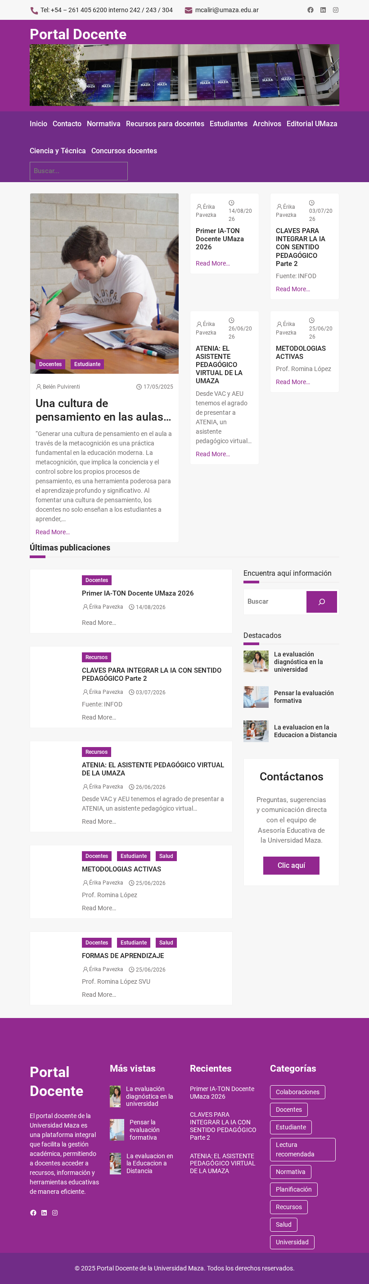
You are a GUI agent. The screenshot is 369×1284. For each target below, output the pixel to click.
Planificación (294, 1189)
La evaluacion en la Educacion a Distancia (305, 731)
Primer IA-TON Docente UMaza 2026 (220, 239)
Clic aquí (291, 865)
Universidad (292, 1242)
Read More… (53, 532)
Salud (166, 856)
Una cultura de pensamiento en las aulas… (103, 410)
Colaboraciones (298, 1092)
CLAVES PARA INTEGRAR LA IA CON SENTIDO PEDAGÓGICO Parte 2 (300, 247)
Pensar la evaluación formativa (304, 696)
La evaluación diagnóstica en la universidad (298, 662)
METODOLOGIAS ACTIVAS (301, 352)
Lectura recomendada (295, 1149)
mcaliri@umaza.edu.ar (227, 10)
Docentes (50, 364)
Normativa (291, 1171)
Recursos (97, 657)
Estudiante (87, 364)
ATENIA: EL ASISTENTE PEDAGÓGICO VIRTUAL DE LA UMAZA (219, 364)
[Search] (321, 602)
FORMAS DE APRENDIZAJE (123, 956)
